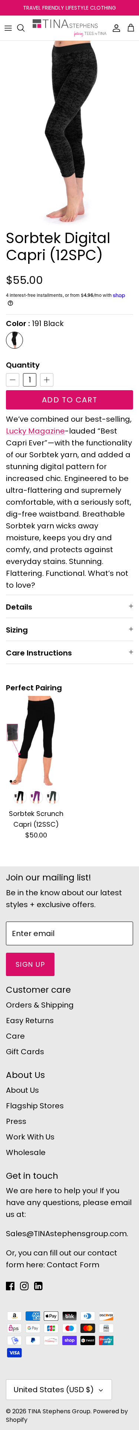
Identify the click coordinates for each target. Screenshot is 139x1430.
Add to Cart (69, 400)
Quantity (23, 365)
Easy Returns (30, 1020)
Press (16, 1121)
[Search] (24, 28)
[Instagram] (24, 1286)
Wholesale (26, 1152)
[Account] (114, 28)
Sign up (30, 964)
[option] (69, 133)
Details (19, 607)
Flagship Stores (35, 1106)
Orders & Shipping (40, 1005)
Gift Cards (25, 1051)
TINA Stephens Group (59, 1411)
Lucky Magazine (35, 431)
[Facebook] (10, 1286)
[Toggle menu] (8, 28)
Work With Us (30, 1137)
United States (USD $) (54, 1389)
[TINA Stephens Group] (69, 28)
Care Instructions (39, 653)
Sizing (17, 630)
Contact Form (73, 1265)
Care (15, 1036)
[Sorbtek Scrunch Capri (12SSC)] (36, 741)
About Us (22, 1090)
